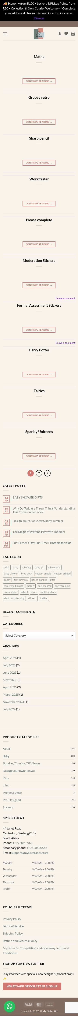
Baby (6, 756)
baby (15, 567)
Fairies (39, 391)
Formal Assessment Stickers (39, 305)
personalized (44, 585)
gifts (52, 579)
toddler (44, 598)
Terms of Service (13, 926)
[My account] (60, 33)
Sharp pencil (39, 138)
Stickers (8, 807)
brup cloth (26, 573)
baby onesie (54, 567)
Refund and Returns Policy (20, 941)
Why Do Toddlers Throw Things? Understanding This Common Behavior (44, 510)
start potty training (14, 598)
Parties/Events (12, 792)
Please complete (39, 220)
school (24, 592)
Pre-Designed (12, 800)
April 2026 (10, 658)
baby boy (26, 567)
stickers (32, 598)
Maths (39, 56)
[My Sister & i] (39, 33)
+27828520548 (37, 847)
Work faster (39, 179)
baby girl (39, 567)
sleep (34, 592)
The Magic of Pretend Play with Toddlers (39, 531)
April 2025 (10, 687)
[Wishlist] (66, 33)
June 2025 (9, 672)
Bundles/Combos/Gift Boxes (21, 763)
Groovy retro (39, 97)
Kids (6, 778)
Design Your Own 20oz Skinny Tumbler (38, 520)
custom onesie (43, 573)
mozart (30, 585)
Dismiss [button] (39, 18)
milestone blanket (13, 585)
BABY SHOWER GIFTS (28, 497)
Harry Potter (39, 350)
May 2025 (9, 680)
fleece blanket (39, 579)
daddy (7, 579)
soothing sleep (48, 592)
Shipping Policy (13, 933)
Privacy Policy (12, 918)
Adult (6, 748)
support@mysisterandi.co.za (29, 852)
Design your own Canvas (19, 770)
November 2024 (13, 702)
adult (6, 567)
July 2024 (9, 709)
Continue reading (39, 81)
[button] (5, 33)
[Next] (47, 473)
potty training (62, 585)
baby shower (11, 573)
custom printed (62, 573)
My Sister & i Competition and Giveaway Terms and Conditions (36, 950)
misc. (6, 785)
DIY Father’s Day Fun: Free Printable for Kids (42, 542)
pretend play (11, 592)
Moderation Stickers (39, 260)
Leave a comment (65, 298)
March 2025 (11, 694)
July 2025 (9, 665)
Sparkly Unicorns (39, 431)
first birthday (21, 579)
